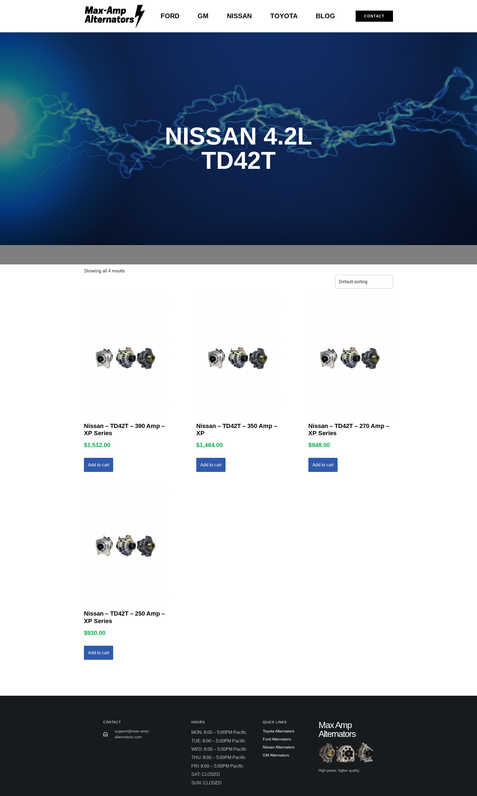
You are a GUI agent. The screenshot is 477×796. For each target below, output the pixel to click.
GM (203, 16)
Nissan (239, 16)
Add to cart (98, 465)
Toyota (284, 16)
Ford (170, 16)
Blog (325, 16)
